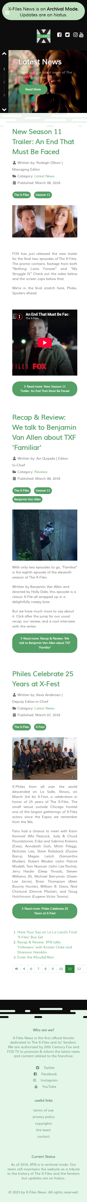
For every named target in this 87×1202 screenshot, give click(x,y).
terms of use (43, 1110)
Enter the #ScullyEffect (35, 957)
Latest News (44, 176)
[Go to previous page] (24, 969)
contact (43, 1137)
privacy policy (43, 1117)
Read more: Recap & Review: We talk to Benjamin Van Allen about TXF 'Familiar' (44, 643)
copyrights (43, 1124)
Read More (33, 89)
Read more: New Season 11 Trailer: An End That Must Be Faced (44, 389)
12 (79, 969)
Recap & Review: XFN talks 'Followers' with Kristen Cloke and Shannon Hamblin (44, 947)
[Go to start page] (16, 969)
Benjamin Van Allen (27, 499)
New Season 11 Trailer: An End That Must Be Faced (43, 141)
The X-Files (21, 195)
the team (43, 1130)
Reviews (41, 472)
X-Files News (36, 1192)
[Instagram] (76, 35)
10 (61, 969)
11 (70, 969)
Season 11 (43, 195)
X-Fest (40, 727)
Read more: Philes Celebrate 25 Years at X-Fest (46, 911)
